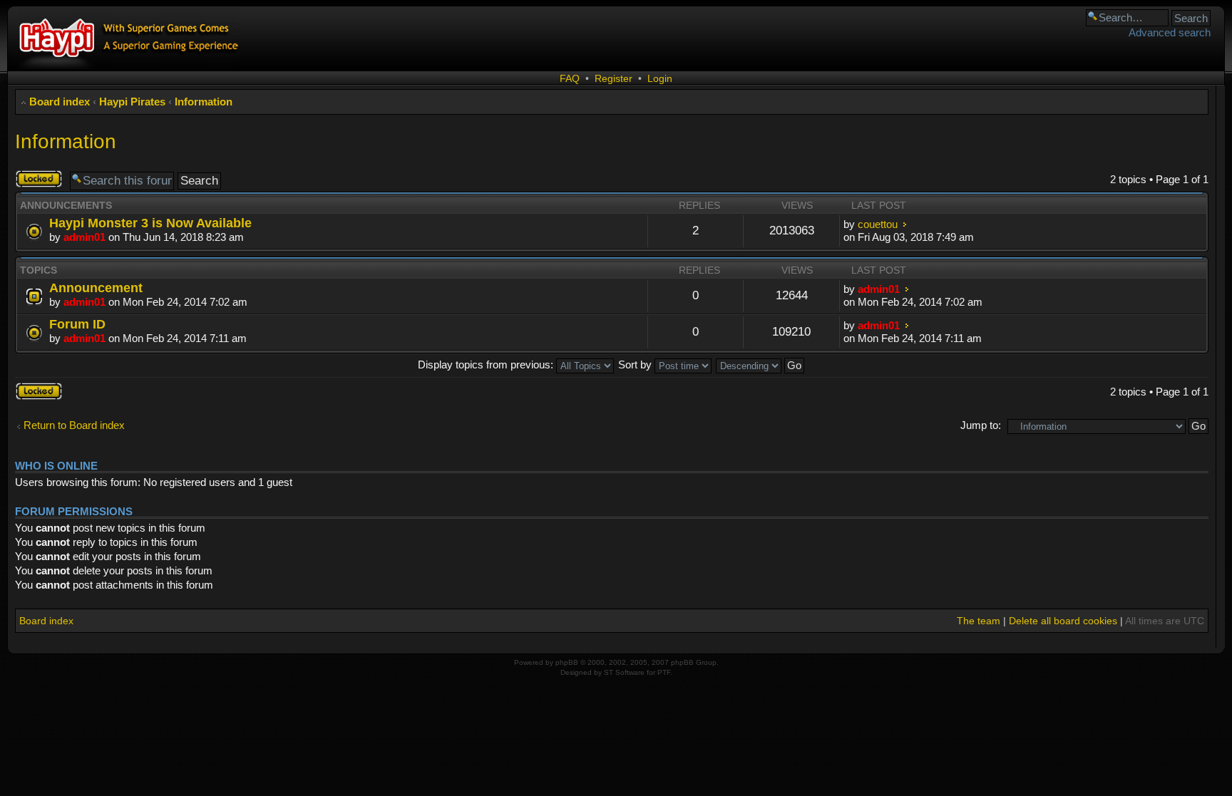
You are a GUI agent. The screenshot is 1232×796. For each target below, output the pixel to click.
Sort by (636, 364)
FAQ (570, 78)
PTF (663, 672)
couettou (878, 224)
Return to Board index (74, 425)
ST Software (624, 672)
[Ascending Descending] (761, 364)
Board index (59, 101)
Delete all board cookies (1063, 620)
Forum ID (77, 323)
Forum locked (30, 179)
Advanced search (1170, 32)
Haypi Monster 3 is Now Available (150, 222)
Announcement (96, 287)
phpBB (566, 662)
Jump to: (980, 425)
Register (613, 78)
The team (978, 620)
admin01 (84, 237)
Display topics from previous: (487, 364)
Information (203, 101)
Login (659, 78)
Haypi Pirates (132, 101)
